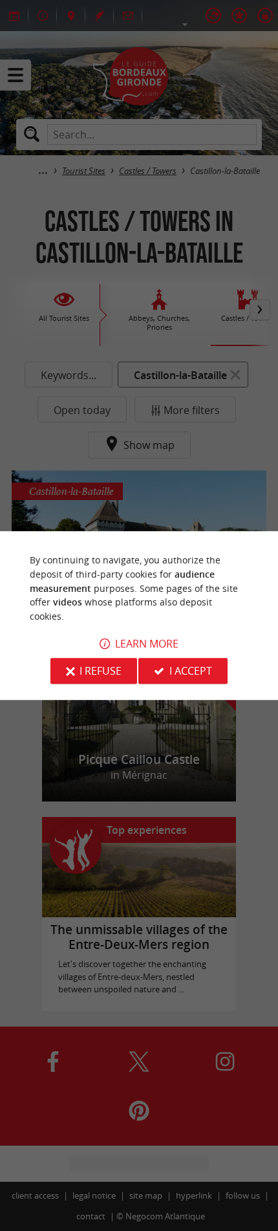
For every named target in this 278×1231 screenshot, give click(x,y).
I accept (190, 671)
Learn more (146, 644)
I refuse (101, 671)
